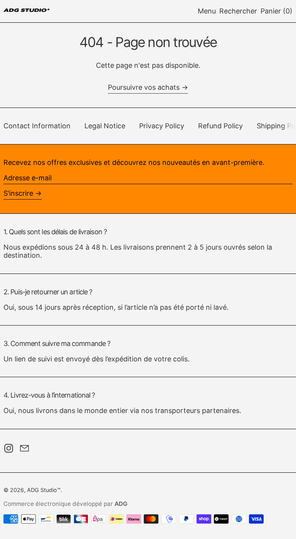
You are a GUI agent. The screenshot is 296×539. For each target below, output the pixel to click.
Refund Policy (220, 126)
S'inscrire (18, 193)
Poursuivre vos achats (144, 87)
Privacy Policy (161, 126)
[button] (238, 11)
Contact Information (37, 126)
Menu (207, 11)
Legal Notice (104, 126)
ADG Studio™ (44, 490)
